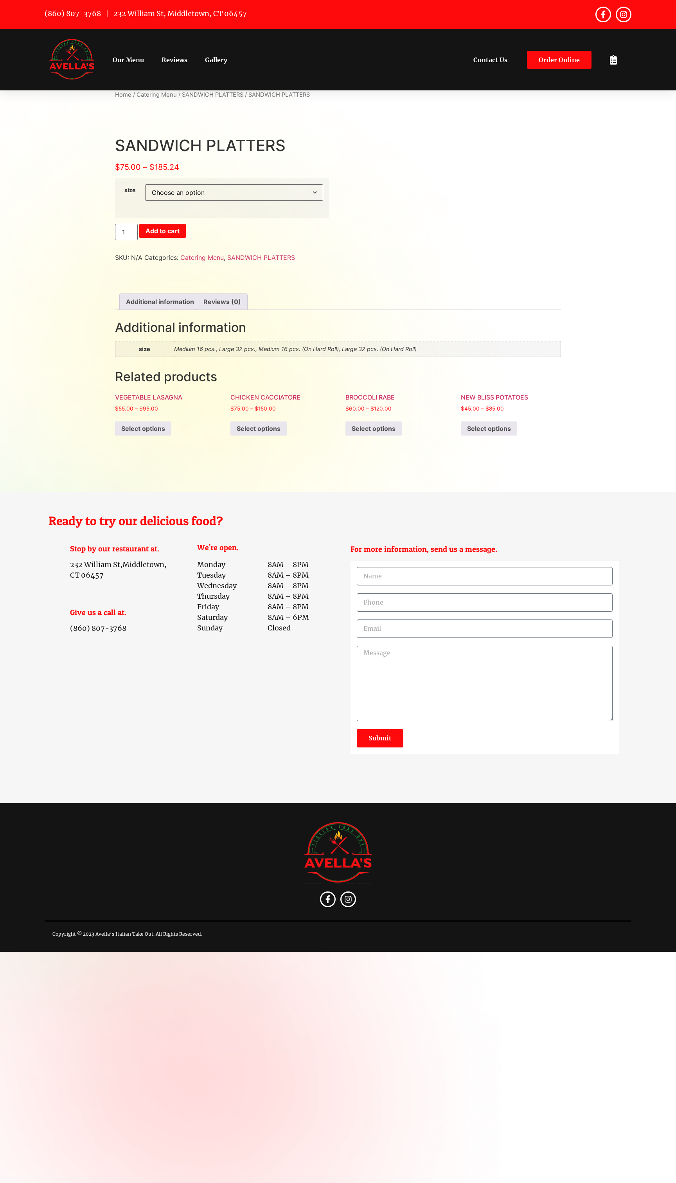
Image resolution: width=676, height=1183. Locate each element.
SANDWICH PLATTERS (212, 94)
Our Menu (128, 60)
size (130, 190)
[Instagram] (623, 14)
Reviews (174, 60)
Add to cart (163, 231)
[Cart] (613, 59)
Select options (143, 428)
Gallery (216, 60)
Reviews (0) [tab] (222, 302)
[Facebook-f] (603, 14)
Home (123, 94)
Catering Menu (157, 94)
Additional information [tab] (160, 302)
